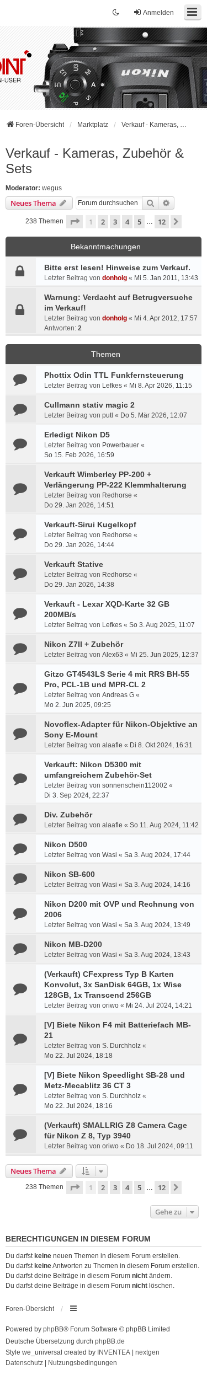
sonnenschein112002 (134, 785)
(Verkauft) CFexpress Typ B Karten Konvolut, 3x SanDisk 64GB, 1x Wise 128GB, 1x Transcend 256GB (113, 984)
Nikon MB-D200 (73, 944)
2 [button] (103, 222)
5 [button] (139, 222)
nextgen (147, 1352)
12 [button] (162, 222)
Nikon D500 (65, 844)
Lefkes (112, 385)
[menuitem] (24, 1363)
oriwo (110, 1005)
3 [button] (115, 222)
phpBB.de (110, 1341)
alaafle (112, 745)
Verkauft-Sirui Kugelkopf (90, 524)
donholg (114, 278)
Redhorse (117, 495)
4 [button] (127, 222)
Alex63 (112, 655)
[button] (74, 221)
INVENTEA (113, 1352)
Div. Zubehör (68, 814)
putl (107, 415)
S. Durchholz (121, 1046)
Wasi (109, 855)
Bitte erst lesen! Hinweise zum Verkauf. (117, 267)
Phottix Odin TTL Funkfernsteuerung (114, 375)
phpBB (53, 1329)
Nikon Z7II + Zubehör (83, 644)
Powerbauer (120, 445)
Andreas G (118, 695)
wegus (52, 188)
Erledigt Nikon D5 (77, 434)
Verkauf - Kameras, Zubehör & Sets (95, 161)
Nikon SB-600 (69, 874)
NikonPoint (66, 61)
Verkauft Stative (73, 564)
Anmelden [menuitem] (158, 13)
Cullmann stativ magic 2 (89, 404)
